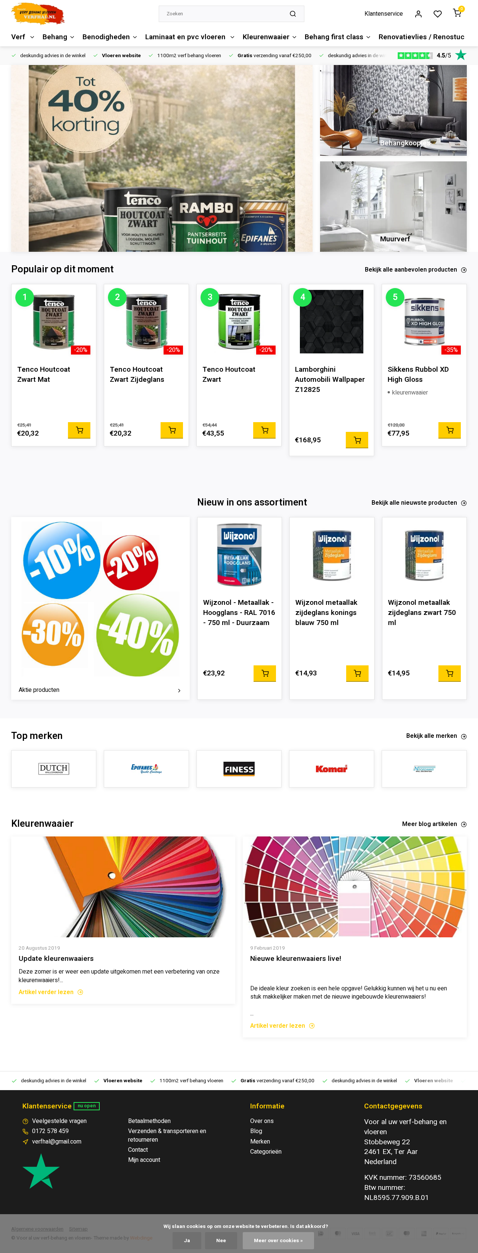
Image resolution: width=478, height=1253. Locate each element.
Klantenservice (383, 13)
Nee (221, 1240)
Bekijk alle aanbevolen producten (411, 270)
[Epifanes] (146, 769)
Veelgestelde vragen (59, 1121)
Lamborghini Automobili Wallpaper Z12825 (330, 380)
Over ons (262, 1121)
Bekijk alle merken (431, 736)
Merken (260, 1142)
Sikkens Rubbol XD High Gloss (418, 375)
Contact (138, 1150)
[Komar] (331, 769)
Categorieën (266, 1152)
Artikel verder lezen (46, 992)
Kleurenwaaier (266, 37)
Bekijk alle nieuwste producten (414, 503)
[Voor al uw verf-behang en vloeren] (38, 14)
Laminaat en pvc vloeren (186, 37)
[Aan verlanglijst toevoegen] (84, 295)
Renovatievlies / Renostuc (422, 37)
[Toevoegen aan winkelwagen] (79, 430)
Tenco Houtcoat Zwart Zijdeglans (137, 375)
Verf (19, 37)
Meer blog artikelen (429, 824)
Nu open (87, 1105)
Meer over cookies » (278, 1240)
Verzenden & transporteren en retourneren (167, 1135)
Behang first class (334, 37)
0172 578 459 (50, 1131)
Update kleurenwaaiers (56, 959)
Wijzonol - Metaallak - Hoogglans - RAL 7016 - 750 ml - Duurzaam (239, 613)
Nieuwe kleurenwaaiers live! (295, 959)
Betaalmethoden (149, 1121)
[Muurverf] (393, 206)
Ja (187, 1240)
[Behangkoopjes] (393, 110)
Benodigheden (106, 37)
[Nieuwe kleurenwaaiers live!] (355, 886)
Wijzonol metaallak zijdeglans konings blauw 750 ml (326, 613)
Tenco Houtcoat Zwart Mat (43, 375)
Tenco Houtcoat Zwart (228, 375)
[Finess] (239, 769)
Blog (256, 1131)
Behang (55, 37)
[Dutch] (53, 769)
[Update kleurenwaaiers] (123, 886)
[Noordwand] (424, 769)
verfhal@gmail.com (56, 1142)
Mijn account (144, 1160)
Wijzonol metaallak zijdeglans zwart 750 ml (422, 613)
